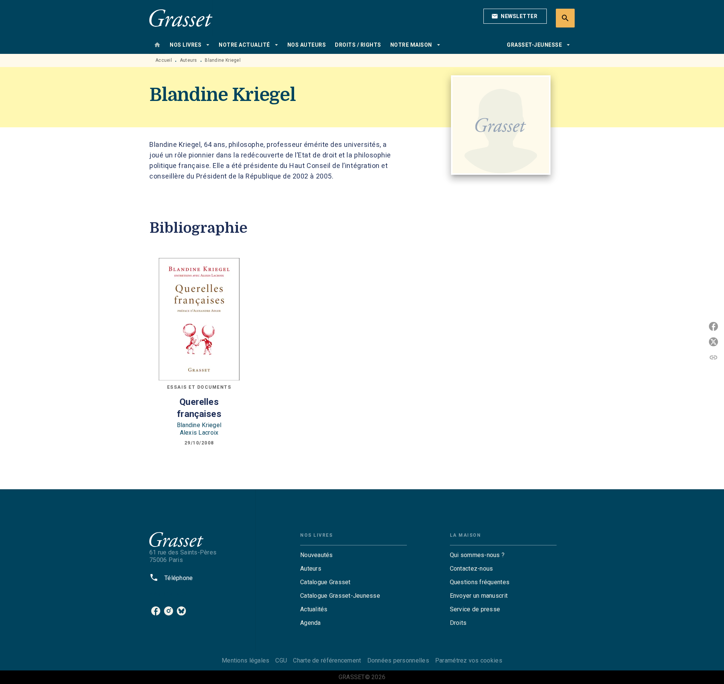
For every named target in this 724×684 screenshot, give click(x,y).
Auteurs (188, 60)
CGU (281, 660)
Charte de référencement (327, 660)
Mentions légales (245, 660)
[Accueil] (181, 18)
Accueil (163, 60)
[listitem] (155, 611)
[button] (515, 16)
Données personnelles (398, 660)
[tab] (157, 45)
